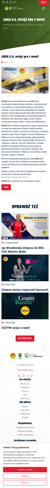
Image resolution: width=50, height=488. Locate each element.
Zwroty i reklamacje (25, 435)
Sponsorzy (25, 398)
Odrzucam (25, 483)
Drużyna (25, 391)
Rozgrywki (25, 387)
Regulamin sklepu (25, 431)
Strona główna (9, 25)
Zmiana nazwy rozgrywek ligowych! (24, 289)
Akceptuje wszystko (25, 469)
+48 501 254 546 (26, 365)
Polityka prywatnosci (25, 427)
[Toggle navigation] (43, 8)
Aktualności (20, 25)
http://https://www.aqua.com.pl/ (14, 177)
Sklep (25, 406)
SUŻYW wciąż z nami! (15, 328)
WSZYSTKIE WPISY (25, 338)
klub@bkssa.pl (27, 370)
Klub (25, 395)
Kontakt (25, 417)
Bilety (43, 2)
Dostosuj (25, 476)
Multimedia (25, 414)
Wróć (6, 187)
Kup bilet (25, 410)
